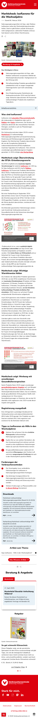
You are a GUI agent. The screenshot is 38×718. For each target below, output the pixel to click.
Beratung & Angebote (11, 64)
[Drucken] (2, 36)
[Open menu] (3, 715)
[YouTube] (7, 695)
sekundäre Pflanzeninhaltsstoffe (23, 118)
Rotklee (4, 122)
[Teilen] (5, 36)
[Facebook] (3, 695)
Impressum (18, 706)
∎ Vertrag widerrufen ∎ (19, 711)
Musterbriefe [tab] (8, 579)
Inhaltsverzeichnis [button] (8, 108)
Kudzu (13, 122)
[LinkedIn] (22, 695)
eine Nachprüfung (26, 152)
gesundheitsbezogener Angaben (12, 387)
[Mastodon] (17, 695)
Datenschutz (7, 706)
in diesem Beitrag (12, 488)
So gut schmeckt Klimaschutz (14, 645)
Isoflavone (24, 166)
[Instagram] (12, 695)
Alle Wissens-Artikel (18, 560)
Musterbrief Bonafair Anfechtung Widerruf (19, 592)
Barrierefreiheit (30, 706)
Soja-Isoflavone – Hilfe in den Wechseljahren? (16, 553)
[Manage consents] (34, 714)
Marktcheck (5, 135)
